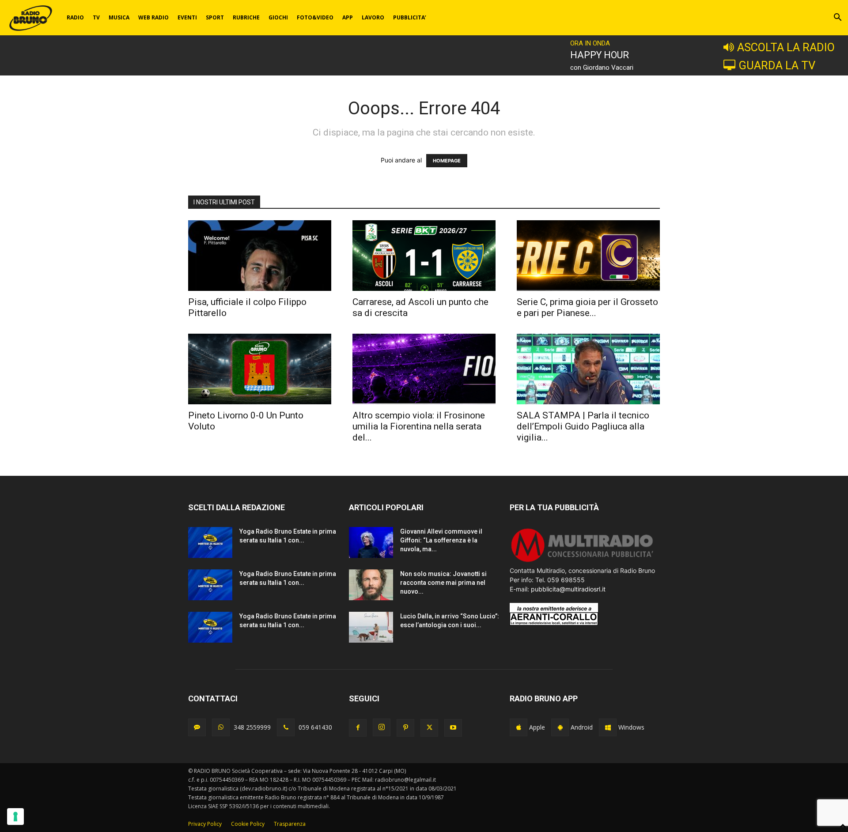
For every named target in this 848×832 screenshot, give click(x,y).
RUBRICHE (246, 17)
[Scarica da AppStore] (518, 727)
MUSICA (119, 17)
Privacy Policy (205, 824)
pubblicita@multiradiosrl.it (568, 589)
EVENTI (187, 17)
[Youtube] (453, 728)
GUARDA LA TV (776, 65)
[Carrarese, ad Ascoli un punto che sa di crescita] (424, 255)
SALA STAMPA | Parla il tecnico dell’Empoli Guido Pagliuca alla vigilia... (583, 426)
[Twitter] (429, 728)
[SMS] (197, 727)
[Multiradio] (582, 561)
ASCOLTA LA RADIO (786, 47)
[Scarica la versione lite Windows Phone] (608, 727)
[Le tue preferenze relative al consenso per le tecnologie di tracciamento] (15, 816)
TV (96, 17)
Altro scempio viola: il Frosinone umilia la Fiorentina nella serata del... (418, 426)
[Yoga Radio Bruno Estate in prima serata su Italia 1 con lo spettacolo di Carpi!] (210, 542)
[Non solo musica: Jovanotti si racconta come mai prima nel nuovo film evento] (371, 584)
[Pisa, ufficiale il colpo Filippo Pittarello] (259, 255)
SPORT (215, 17)
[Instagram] (381, 727)
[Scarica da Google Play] (560, 727)
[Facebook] (358, 728)
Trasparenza (290, 824)
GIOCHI (278, 17)
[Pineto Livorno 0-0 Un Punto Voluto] (259, 369)
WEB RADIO (153, 17)
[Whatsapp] (221, 727)
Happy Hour (599, 54)
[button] (837, 18)
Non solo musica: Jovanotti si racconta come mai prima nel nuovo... (443, 582)
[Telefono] (286, 727)
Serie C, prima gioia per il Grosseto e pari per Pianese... (587, 307)
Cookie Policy (248, 824)
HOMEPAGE (447, 161)
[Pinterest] (405, 728)
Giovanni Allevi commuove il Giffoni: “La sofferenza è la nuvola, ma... (441, 540)
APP (347, 17)
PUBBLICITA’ (409, 17)
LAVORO (373, 17)
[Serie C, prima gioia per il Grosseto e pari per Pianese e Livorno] (588, 255)
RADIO (75, 17)
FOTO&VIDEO (315, 17)
